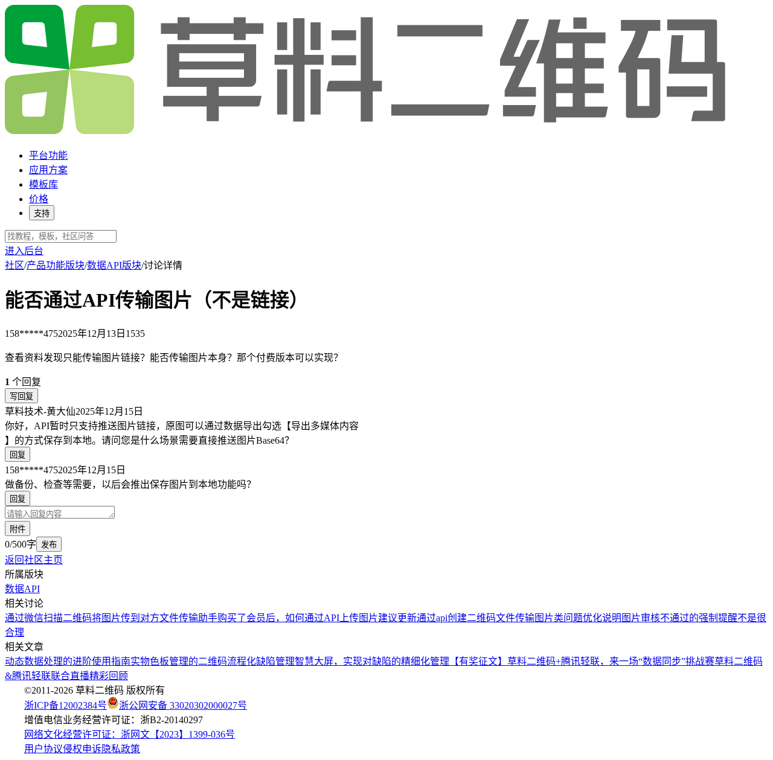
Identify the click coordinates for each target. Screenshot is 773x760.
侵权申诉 (82, 749)
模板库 (43, 184)
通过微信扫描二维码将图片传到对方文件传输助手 (111, 618)
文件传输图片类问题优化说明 (558, 618)
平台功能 (48, 155)
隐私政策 (120, 749)
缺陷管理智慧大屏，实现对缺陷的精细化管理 (352, 661)
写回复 (21, 396)
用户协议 (43, 749)
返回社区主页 (34, 560)
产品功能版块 (56, 265)
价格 (38, 199)
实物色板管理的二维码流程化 (193, 661)
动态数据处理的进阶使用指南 (67, 661)
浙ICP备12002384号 (65, 705)
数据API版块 (114, 265)
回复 (17, 454)
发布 (49, 544)
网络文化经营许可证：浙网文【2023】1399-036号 (129, 734)
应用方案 (48, 170)
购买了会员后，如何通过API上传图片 (297, 618)
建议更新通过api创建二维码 (437, 618)
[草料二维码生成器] (367, 132)
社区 (14, 265)
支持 (42, 213)
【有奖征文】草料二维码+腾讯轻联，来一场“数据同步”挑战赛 (581, 661)
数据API (22, 589)
